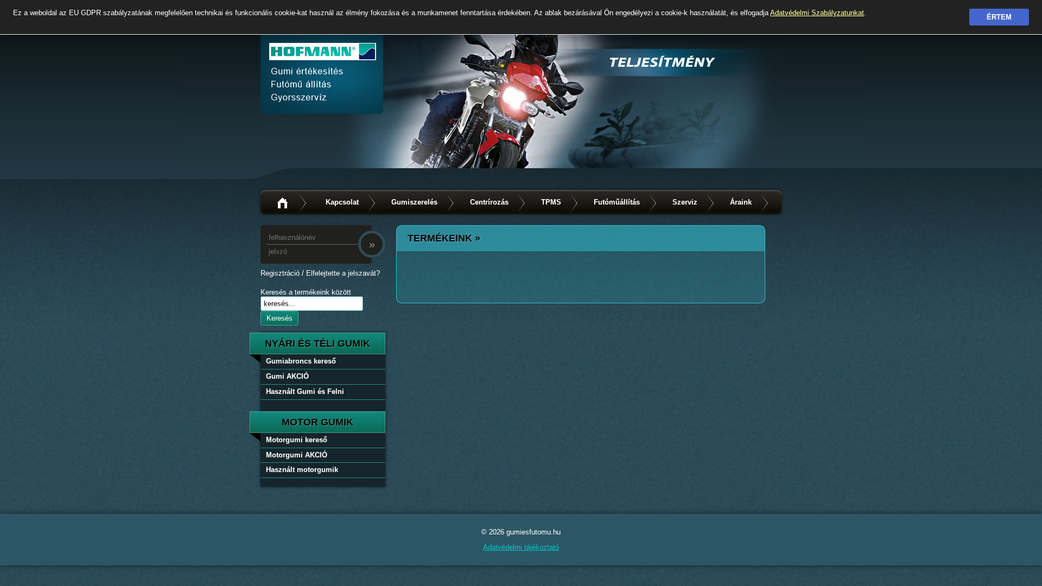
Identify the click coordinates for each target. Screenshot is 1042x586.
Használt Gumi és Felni (305, 391)
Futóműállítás (617, 202)
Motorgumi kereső (296, 440)
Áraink (741, 202)
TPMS (551, 202)
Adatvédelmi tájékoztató (521, 547)
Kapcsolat (342, 202)
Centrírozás (489, 202)
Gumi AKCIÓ (287, 376)
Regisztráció (280, 273)
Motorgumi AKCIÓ (296, 455)
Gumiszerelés (414, 202)
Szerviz (684, 202)
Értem (999, 17)
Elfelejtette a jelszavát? (343, 273)
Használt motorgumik (302, 470)
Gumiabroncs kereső (301, 361)
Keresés (279, 318)
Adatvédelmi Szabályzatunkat (817, 13)
